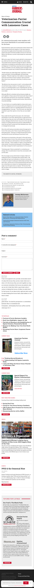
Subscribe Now (18, 388)
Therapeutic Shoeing (17, 32)
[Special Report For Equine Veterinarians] (7, 382)
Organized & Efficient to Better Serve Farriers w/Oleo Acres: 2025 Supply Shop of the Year (16, 442)
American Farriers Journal (21, 339)
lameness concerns (8, 183)
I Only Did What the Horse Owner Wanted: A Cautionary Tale (17, 364)
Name (3, 239)
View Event (4, 482)
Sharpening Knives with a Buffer (13, 411)
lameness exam (19, 183)
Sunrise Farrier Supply (22, 517)
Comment (4, 256)
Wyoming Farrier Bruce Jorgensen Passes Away (16, 330)
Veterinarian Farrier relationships (12, 188)
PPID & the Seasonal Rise (13, 468)
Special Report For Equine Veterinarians (22, 376)
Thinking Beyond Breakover (13, 358)
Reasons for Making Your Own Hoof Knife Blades (16, 326)
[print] (7, 36)
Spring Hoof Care (8, 403)
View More (6, 368)
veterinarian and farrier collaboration (13, 185)
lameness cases (26, 182)
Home (19, 573)
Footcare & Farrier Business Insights (15, 318)
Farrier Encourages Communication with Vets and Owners (16, 221)
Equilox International (22, 542)
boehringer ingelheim (14, 182)
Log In (20, 2)
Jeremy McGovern (7, 30)
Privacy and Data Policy (24, 576)
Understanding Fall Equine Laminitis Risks (16, 361)
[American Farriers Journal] (7, 345)
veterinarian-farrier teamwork (11, 190)
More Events (6, 484)
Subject (3, 250)
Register (25, 2)
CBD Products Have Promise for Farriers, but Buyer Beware (17, 408)
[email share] (4, 36)
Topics (5, 2)
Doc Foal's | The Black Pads (13, 503)
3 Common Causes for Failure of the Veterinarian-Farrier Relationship (17, 224)
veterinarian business (9, 186)
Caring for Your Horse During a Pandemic (16, 405)
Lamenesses (9, 32)
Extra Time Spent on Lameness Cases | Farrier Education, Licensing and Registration (15, 217)
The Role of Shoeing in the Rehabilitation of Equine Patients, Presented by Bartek (17, 323)
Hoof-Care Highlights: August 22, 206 (15, 320)
